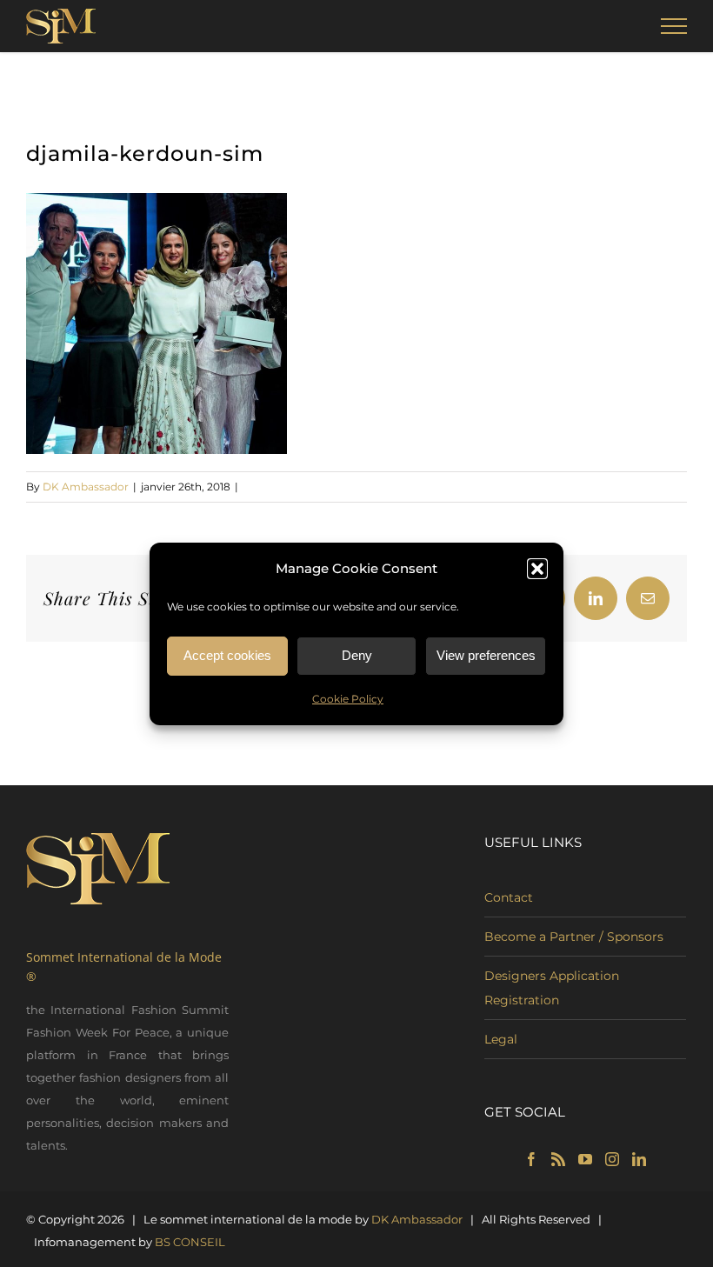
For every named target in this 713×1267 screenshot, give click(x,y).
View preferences (486, 655)
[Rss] (558, 1159)
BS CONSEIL (190, 1242)
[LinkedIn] (639, 1159)
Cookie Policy (347, 698)
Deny (357, 655)
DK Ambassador (86, 486)
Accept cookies (227, 655)
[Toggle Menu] (674, 26)
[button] (537, 568)
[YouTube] (585, 1159)
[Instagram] (612, 1159)
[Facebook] (531, 1159)
